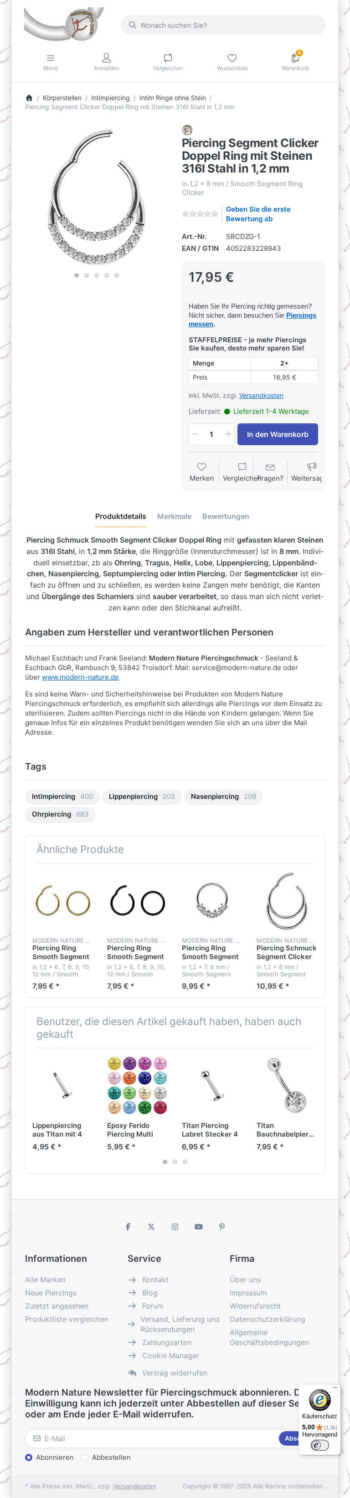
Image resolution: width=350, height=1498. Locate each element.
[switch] (320, 1445)
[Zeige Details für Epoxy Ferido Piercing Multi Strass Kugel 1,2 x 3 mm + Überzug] (137, 1085)
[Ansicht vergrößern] (96, 196)
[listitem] (96, 196)
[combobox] (223, 25)
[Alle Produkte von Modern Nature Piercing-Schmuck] (187, 129)
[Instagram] (175, 1227)
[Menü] (335, 1389)
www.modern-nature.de (80, 677)
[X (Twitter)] (152, 1227)
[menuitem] (62, 797)
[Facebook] (128, 1227)
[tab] (120, 516)
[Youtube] (199, 1227)
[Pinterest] (222, 1227)
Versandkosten (261, 395)
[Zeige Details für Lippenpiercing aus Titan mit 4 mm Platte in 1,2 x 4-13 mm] (62, 1085)
